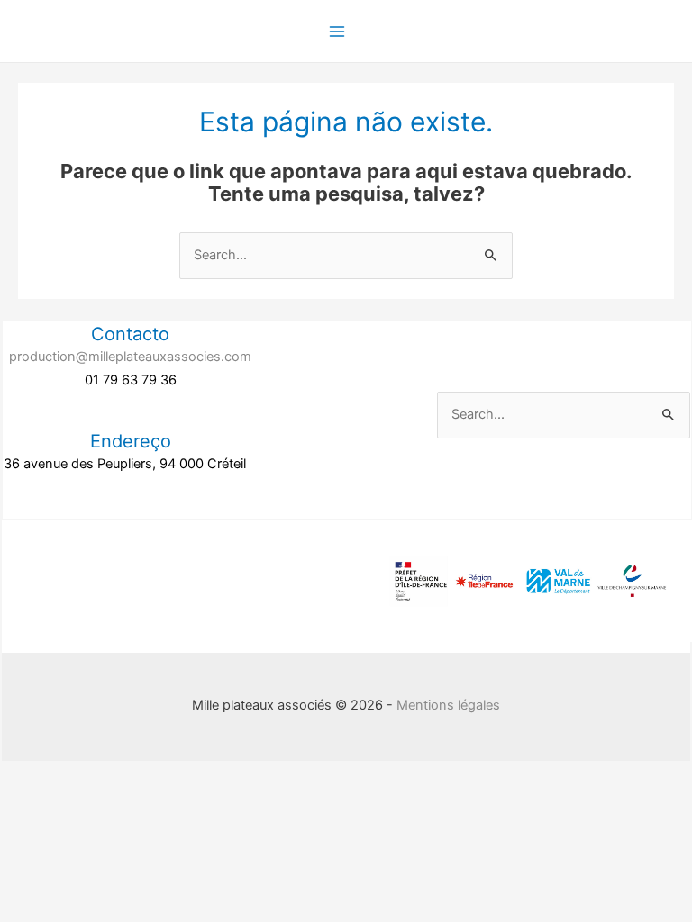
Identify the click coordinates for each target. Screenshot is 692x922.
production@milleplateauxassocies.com (130, 356)
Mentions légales (448, 705)
